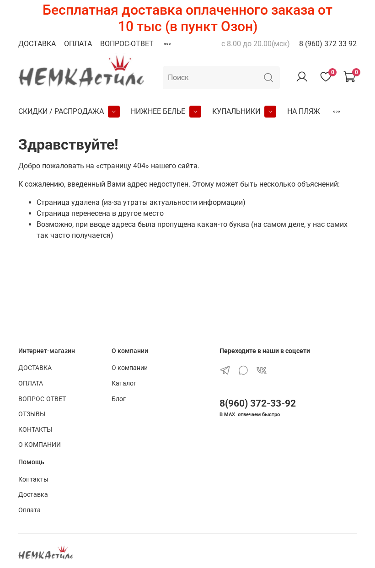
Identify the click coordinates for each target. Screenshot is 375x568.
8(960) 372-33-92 (258, 403)
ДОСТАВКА (37, 43)
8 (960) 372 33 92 (328, 43)
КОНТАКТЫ (35, 430)
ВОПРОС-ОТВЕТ (127, 43)
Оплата (29, 510)
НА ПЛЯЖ (303, 111)
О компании (130, 368)
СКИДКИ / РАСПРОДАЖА (61, 111)
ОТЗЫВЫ (31, 414)
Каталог (124, 383)
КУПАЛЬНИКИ (236, 111)
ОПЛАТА (78, 43)
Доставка (33, 494)
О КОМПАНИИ (39, 445)
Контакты (33, 479)
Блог (119, 399)
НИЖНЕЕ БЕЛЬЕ (158, 111)
